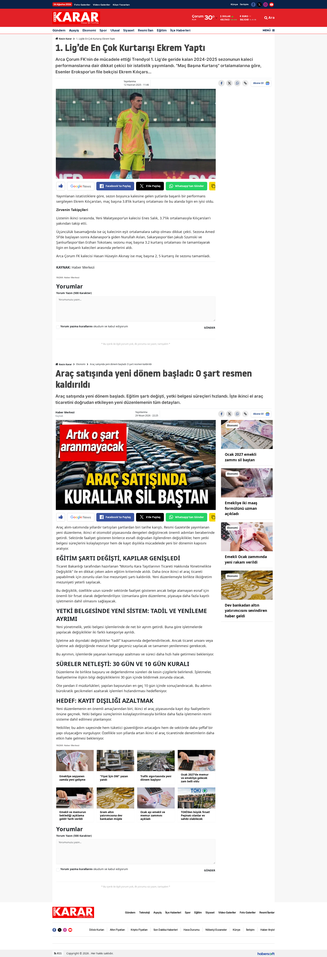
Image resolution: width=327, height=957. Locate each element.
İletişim (244, 4)
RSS (59, 953)
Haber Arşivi (267, 929)
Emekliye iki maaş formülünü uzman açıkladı (241, 508)
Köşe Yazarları (121, 5)
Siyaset (128, 30)
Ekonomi (89, 30)
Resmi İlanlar (267, 912)
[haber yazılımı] (266, 953)
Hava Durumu (192, 929)
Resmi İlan (145, 30)
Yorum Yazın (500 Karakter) (74, 293)
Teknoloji (144, 912)
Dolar (226, 16)
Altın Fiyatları (117, 929)
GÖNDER (209, 327)
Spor (103, 30)
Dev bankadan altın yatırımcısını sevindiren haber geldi (246, 610)
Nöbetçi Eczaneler (216, 929)
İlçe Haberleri (180, 30)
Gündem (58, 30)
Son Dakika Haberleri (165, 929)
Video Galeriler (101, 5)
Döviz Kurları (96, 929)
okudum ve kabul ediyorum (94, 326)
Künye (234, 4)
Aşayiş (74, 30)
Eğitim (162, 30)
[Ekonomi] (247, 434)
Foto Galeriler (82, 5)
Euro (245, 16)
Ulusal (115, 30)
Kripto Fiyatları (139, 929)
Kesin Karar (65, 38)
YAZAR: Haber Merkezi (67, 277)
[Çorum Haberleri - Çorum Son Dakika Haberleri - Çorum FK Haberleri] (73, 912)
